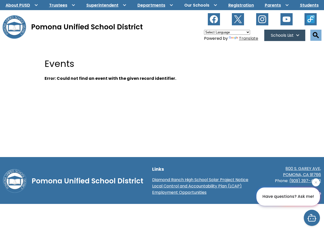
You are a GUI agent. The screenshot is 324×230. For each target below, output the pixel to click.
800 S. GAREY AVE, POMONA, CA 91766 (302, 172)
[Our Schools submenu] (200, 5)
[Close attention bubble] (316, 182)
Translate (248, 38)
